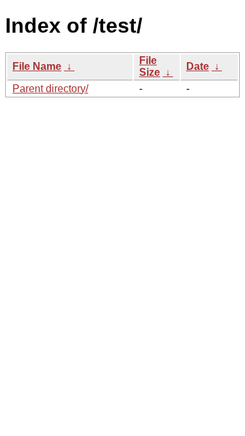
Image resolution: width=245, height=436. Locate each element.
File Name (36, 66)
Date (197, 66)
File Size (149, 66)
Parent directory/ (50, 88)
